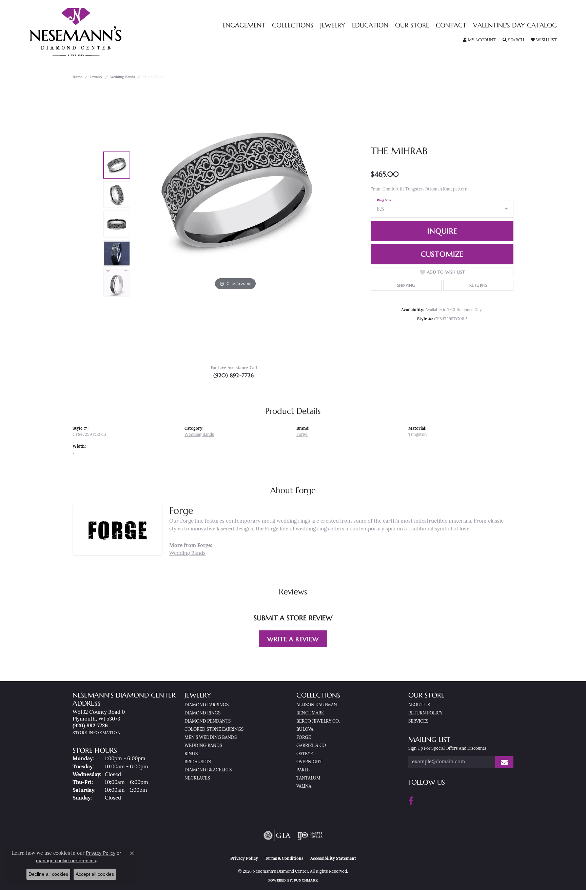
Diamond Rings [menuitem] (202, 713)
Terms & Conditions (284, 859)
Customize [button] (442, 254)
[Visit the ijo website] (310, 835)
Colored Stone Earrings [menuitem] (213, 729)
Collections (292, 25)
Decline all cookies (48, 874)
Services (418, 721)
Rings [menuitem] (191, 754)
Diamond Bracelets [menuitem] (208, 770)
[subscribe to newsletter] (504, 762)
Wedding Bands (122, 77)
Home (77, 77)
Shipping (406, 285)
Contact (451, 25)
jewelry (96, 77)
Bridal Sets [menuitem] (197, 762)
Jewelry (332, 25)
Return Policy (425, 713)
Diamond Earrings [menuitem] (206, 705)
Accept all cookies (95, 874)
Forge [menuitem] (303, 737)
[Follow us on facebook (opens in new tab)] (410, 801)
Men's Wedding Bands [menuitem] (210, 737)
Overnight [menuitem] (309, 762)
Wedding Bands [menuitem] (203, 746)
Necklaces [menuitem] (197, 778)
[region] (235, 224)
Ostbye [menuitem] (304, 754)
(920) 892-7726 (233, 375)
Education (370, 25)
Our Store (412, 25)
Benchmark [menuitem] (310, 713)
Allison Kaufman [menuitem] (316, 705)
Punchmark (306, 881)
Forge (302, 435)
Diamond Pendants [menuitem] (207, 721)
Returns (478, 285)
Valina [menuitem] (303, 786)
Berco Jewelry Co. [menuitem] (318, 721)
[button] (479, 40)
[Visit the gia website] (277, 835)
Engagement (243, 25)
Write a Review (292, 639)
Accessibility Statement (333, 859)
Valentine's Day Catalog (515, 25)
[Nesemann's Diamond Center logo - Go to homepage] (97, 32)
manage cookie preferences (66, 860)
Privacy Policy (244, 859)
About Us (419, 705)
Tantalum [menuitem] (308, 778)
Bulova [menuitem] (304, 729)
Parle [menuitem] (303, 770)
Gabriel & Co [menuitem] (311, 746)
